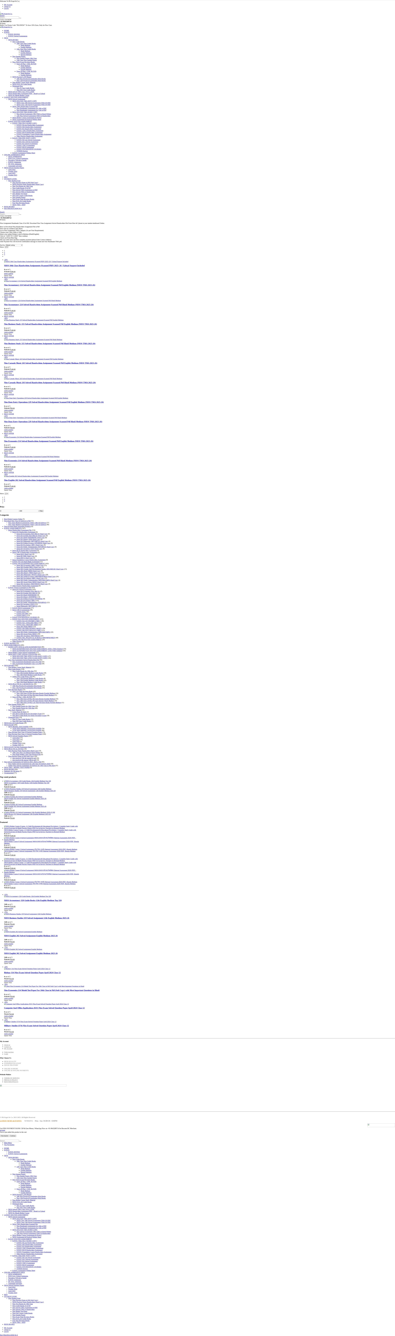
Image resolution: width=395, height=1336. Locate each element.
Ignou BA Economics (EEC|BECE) (28, 591)
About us (7, 1045)
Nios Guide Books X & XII (21, 188)
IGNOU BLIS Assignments (21, 608)
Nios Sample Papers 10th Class (26, 58)
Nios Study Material (14, 710)
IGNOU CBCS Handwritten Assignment (29, 131)
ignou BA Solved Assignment (22, 589)
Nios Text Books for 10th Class (22, 186)
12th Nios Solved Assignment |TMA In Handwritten (33, 116)
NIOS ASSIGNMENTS (12, 645)
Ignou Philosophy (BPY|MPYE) (27, 606)
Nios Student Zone (14, 181)
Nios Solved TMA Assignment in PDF (25, 190)
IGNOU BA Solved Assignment (27, 143)
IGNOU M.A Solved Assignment (27, 142)
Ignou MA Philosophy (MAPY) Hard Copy (30, 575)
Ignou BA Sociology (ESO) (25, 604)
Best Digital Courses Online (13, 519)
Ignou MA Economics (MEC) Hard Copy (30, 565)
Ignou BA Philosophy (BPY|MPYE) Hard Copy (32, 541)
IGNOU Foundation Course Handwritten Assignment (33, 134)
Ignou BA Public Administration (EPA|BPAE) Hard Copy (35, 547)
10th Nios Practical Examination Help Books (31, 79)
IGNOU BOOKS (14, 34)
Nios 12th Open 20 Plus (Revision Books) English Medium (35, 693)
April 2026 (15, 741)
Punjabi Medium (26, 69)
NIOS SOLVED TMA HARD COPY (24, 112)
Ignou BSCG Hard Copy (24, 558)
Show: (2, 247)
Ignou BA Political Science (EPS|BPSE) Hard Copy (33, 543)
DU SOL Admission (14, 164)
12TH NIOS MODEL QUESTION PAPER (26, 730)
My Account (8, 5)
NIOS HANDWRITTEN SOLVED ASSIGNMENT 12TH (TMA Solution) (37, 651)
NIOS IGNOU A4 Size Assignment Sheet (17, 747)
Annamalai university (15, 166)
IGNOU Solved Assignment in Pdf (19, 587)
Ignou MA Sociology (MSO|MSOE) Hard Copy (32, 584)
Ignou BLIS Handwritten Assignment (24, 550)
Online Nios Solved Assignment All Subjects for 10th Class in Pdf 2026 (31, 765)
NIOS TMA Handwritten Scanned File (25, 106)
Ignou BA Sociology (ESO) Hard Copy (29, 549)
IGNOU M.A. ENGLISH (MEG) (27, 623)
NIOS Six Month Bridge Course (18, 95)
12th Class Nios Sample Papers (26, 60)
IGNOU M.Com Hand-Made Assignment (26, 562)
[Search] (20, 214)
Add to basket (8, 293)
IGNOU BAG (21, 612)
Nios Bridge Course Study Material (23, 82)
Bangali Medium (26, 55)
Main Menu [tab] (8, 1143)
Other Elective (17, 641)
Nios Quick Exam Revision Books (23, 62)
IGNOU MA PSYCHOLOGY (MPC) (29, 630)
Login (6, 1054)
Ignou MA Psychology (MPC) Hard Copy (30, 578)
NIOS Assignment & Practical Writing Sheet (26, 119)
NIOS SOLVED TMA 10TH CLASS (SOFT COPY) (30, 656)
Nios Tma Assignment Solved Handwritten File (23, 660)
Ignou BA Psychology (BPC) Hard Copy (29, 545)
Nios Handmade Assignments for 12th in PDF (31, 110)
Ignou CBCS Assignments (21, 610)
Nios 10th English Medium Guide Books (29, 673)
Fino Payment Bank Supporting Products (17, 526)
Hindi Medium (25, 45)
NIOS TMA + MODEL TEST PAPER (17, 767)
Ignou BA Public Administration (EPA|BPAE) (31, 602)
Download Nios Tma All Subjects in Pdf (17, 521)
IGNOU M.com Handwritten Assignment (30, 125)
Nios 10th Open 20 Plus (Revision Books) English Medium (35, 699)
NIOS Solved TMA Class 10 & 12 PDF (21, 92)
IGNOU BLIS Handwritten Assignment (29, 132)
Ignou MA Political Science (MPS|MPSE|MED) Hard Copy (35, 576)
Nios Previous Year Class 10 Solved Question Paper (25, 732)
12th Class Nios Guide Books (26, 49)
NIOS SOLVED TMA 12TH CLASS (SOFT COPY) (30, 658)
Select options (8, 273)
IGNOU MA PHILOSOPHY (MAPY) (29, 628)
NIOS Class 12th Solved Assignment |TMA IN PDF (33, 105)
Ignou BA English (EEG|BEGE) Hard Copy (30, 536)
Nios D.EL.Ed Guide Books (21, 201)
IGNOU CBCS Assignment (25, 145)
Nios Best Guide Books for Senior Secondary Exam (29, 715)
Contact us (7, 1047)
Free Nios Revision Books (21, 203)
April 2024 (11, 169)
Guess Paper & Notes (19, 712)
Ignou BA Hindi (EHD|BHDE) (26, 595)
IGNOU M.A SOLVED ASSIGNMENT (25, 619)
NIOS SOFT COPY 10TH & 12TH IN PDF (22, 654)
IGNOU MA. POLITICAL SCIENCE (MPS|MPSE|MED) (35, 638)
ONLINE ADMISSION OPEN (14, 155)
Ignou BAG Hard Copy (24, 554)
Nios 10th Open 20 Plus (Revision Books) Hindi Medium (35, 701)
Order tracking (9, 1052)
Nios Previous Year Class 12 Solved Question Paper (25, 734)
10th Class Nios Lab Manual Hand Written (26, 752)
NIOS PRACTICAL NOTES (14, 749)
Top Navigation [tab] (9, 1145)
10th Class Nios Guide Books (26, 43)
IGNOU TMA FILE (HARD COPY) (24, 123)
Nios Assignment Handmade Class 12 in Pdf (26, 663)
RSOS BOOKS (9, 207)
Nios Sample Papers (18, 56)
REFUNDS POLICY (11, 1082)
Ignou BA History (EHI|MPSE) (26, 597)
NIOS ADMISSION (15, 156)
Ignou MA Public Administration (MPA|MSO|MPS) (33, 632)
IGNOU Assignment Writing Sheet (23, 153)
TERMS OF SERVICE (12, 1078)
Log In (6, 8)
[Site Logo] (6, 14)
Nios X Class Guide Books (25, 88)
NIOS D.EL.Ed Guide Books (22, 84)
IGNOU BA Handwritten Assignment (28, 129)
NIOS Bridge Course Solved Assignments (22, 652)
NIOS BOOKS (13, 40)
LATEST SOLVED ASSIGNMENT (16, 97)
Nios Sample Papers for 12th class (23, 708)
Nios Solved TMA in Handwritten (23, 192)
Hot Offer (7, 208)
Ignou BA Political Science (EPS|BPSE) (29, 599)
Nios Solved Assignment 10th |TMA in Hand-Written (33, 114)
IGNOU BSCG (21, 615)
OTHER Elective (22, 151)
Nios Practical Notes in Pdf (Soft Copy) (25, 182)
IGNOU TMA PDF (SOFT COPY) (24, 138)
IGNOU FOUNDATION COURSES (28, 149)
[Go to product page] (41, 781)
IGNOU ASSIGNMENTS (13, 528)
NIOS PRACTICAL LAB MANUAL (20, 684)
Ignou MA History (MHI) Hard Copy (28, 573)
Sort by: (3, 245)
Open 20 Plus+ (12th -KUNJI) (26, 71)
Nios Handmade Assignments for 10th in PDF (31, 108)
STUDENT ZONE (10, 179)
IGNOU (7, 32)
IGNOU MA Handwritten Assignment (28, 127)
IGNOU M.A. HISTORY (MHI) (27, 625)
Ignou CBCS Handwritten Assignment (24, 552)
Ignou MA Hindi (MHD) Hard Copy (28, 571)
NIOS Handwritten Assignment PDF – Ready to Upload (26, 93)
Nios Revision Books (15, 689)
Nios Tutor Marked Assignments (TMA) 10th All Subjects (27, 523)
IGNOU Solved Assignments (17, 36)
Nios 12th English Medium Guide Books (29, 680)
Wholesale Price (17, 86)
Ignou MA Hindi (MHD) (24, 626)
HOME (6, 30)
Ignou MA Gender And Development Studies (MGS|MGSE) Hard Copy (40, 569)
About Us (7, 6)
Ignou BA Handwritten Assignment (23, 532)
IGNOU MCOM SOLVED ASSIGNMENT (27, 639)
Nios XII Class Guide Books (25, 90)
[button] (2, 15)
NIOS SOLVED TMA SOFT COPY (24, 101)
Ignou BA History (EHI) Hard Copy (28, 539)
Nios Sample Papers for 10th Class (23, 706)
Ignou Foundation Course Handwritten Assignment (29, 560)
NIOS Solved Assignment (16, 99)
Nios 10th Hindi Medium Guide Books (29, 675)
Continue (12, 1136)
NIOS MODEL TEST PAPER (18, 727)
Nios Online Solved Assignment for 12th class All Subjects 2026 (29, 764)
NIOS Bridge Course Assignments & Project (26, 118)
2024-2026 (16, 208)
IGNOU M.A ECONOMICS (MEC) (28, 621)
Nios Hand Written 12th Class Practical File (26, 754)
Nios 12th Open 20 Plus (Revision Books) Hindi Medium (35, 695)
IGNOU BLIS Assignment (25, 147)
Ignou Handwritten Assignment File (19, 530)
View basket (4, 1136)
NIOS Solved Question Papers (14, 168)
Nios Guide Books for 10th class (23, 671)
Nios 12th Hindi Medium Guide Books (29, 682)
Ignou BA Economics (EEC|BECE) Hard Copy (32, 534)
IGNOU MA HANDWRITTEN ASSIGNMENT (28, 563)
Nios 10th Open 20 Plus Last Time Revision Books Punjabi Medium (38, 702)
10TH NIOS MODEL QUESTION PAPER (26, 728)
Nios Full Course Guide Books (22, 195)
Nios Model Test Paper (19, 194)
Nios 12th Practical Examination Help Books (31, 80)
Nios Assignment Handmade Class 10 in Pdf (26, 662)
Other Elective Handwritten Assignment (29, 136)
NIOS (6, 38)
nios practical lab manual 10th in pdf (24, 760)
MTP (6, 177)
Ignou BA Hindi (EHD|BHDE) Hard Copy (30, 537)
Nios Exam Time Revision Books (23, 199)
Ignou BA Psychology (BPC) (26, 600)
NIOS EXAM (8, 725)
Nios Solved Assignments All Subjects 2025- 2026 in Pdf (22, 762)
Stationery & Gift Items (11, 771)
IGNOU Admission (14, 162)
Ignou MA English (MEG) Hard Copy (28, 567)
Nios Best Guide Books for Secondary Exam (27, 714)
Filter (41, 511)
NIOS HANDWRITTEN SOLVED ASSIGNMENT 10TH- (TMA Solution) (37, 649)
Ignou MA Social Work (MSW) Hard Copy (30, 582)
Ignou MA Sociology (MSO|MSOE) (28, 636)
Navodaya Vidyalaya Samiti (17, 160)
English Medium (26, 47)
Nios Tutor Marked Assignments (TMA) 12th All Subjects (27, 524)
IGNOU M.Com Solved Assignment (28, 140)
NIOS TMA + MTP (18, 205)
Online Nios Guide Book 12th (22, 676)
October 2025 (12, 175)
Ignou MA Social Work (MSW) (26, 634)
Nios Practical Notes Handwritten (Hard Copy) (23, 751)
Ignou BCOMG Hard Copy (25, 556)
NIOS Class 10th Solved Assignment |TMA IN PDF (33, 103)
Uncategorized (9, 773)
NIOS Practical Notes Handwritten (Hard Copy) (28, 184)
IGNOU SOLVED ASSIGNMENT (20, 121)
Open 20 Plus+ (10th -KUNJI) (26, 64)
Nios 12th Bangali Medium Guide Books (29, 678)
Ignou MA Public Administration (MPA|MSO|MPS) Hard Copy (37, 580)
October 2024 (12, 171)
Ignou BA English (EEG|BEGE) (27, 593)
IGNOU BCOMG (22, 613)
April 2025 (11, 173)
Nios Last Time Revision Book (22, 691)
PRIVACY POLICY (11, 1080)
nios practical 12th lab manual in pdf (24, 758)
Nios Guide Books (18, 42)
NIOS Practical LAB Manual (21, 77)
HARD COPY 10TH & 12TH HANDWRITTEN (24, 647)
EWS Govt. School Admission (18, 158)
